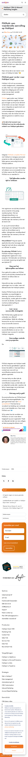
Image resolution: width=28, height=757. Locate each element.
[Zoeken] (23, 14)
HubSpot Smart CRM (8, 629)
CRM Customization (8, 685)
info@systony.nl (6, 607)
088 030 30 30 (6, 604)
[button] (22, 2)
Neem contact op (7, 613)
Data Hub (5, 644)
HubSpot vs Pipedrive (8, 666)
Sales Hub (5, 638)
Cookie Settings (6, 755)
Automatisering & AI (8, 682)
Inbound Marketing (7, 688)
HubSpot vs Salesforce (9, 657)
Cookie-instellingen (14, 742)
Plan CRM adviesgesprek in (10, 616)
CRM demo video (7, 701)
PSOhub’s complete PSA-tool (16, 155)
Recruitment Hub (7, 647)
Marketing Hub (6, 632)
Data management (7, 679)
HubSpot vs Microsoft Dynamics (11, 660)
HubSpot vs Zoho (7, 663)
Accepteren (14, 746)
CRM (12, 469)
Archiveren (6, 518)
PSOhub (4, 98)
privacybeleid (13, 543)
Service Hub (6, 641)
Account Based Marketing (9, 691)
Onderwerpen (6, 514)
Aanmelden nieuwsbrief (9, 619)
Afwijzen (14, 750)
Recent (4, 490)
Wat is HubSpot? (7, 676)
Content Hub (6, 635)
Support (4, 610)
